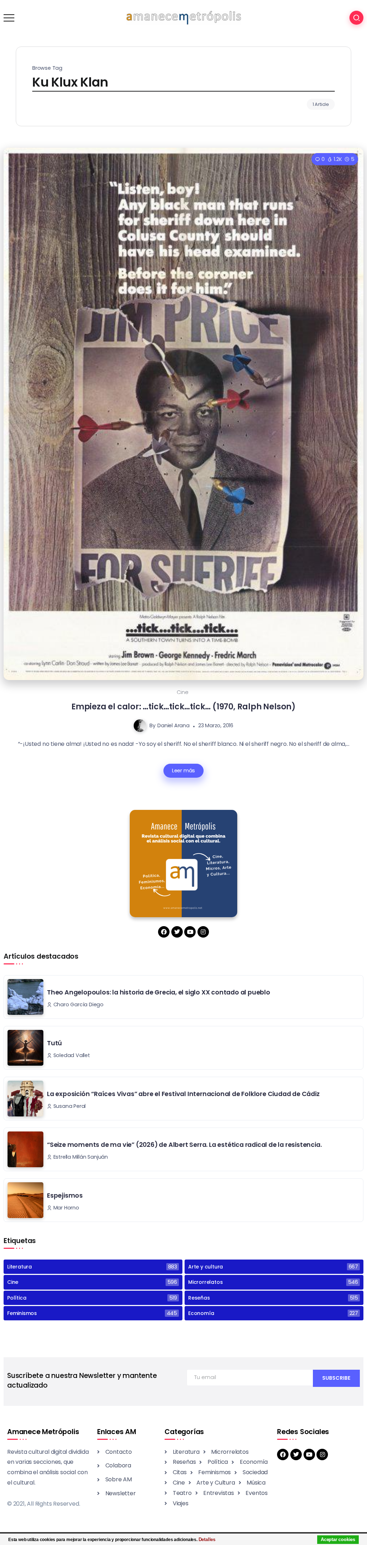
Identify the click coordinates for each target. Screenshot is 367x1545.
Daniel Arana (173, 725)
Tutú (54, 1043)
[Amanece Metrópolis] (183, 17)
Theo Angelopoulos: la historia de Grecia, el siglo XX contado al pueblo (158, 992)
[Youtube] (190, 932)
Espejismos (65, 1195)
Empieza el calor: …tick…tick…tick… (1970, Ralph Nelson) (183, 706)
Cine (182, 692)
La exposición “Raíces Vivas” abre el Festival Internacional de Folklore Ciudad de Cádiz (183, 1094)
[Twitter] (177, 932)
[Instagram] (203, 932)
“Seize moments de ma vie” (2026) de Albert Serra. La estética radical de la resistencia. (184, 1144)
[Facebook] (164, 932)
